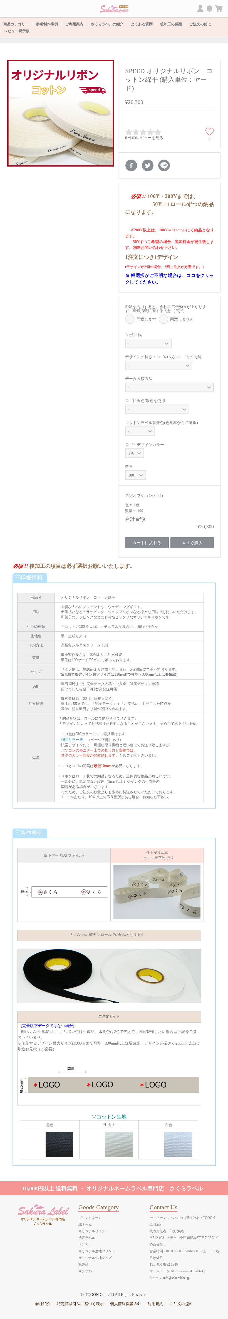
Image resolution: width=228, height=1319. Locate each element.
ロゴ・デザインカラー (144, 445)
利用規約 (155, 1304)
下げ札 (83, 1244)
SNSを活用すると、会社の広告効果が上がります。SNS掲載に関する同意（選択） (165, 309)
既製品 (83, 1264)
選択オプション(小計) (144, 496)
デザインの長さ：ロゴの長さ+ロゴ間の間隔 (163, 357)
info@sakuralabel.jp (176, 1278)
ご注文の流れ (181, 1304)
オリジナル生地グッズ (95, 1258)
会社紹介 (43, 1304)
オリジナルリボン (91, 1231)
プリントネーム (90, 1218)
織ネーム (85, 1224)
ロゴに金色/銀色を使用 (145, 401)
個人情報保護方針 (125, 1304)
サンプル (85, 1271)
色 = (128, 505)
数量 (129, 467)
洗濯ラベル (86, 1238)
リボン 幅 (133, 335)
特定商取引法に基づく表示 (80, 1304)
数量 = (130, 511)
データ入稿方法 (138, 379)
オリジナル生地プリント (96, 1251)
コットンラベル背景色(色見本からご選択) (161, 423)
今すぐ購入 (192, 543)
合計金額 (135, 519)
